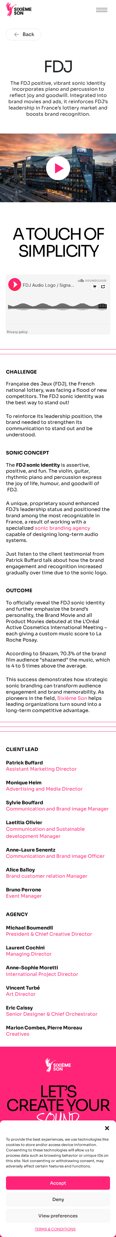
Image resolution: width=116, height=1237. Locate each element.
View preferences (58, 1216)
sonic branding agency (62, 528)
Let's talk (75, 10)
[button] (107, 1128)
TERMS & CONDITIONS (55, 1229)
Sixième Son (72, 698)
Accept (58, 1183)
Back (28, 34)
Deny (58, 1199)
